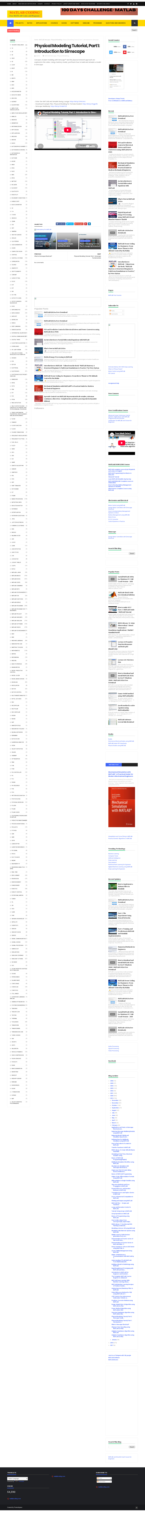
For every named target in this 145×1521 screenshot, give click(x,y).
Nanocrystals (16, 725)
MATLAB (48, 229)
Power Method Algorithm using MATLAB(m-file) (121, 1309)
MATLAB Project (17, 614)
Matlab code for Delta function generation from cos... (121, 1235)
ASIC (13, 85)
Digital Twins (16, 339)
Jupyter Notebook (17, 522)
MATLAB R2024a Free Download (55, 312)
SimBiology (15, 948)
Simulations (15, 952)
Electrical (15, 368)
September (115, 1108)
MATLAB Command (17, 585)
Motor (14, 689)
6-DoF (13, 65)
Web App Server (16, 1078)
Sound (14, 973)
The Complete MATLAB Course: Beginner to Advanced (122, 1277)
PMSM (13, 782)
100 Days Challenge (103, 3)
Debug (13, 323)
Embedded (15, 379)
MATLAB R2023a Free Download (55, 321)
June (113, 1115)
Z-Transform (16, 1092)
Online (14, 752)
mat (13, 1098)
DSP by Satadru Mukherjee (15, 302)
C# (12, 208)
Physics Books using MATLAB (117, 745)
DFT (13, 288)
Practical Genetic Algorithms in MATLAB (120, 838)
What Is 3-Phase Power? (115, 369)
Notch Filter (16, 739)
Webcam (14, 1082)
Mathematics (16, 650)
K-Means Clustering (18, 525)
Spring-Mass (16, 977)
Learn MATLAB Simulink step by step (119, 479)
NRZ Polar (15, 709)
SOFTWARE (75, 23)
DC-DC (13, 281)
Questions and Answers (116, 23)
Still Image (15, 993)
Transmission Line (17, 1032)
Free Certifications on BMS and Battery (120, 100)
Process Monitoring (18, 824)
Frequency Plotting (18, 439)
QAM (13, 837)
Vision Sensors (16, 1058)
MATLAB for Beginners (18, 630)
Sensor (14, 928)
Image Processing (17, 499)
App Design (15, 129)
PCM (13, 769)
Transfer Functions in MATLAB (121, 1147)
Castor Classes (16, 234)
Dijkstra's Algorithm (18, 343)
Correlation (15, 261)
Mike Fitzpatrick (17, 664)
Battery (14, 181)
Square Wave (16, 980)
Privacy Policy (57, 3)
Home (9, 3)
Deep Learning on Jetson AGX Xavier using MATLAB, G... (123, 1247)
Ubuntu (14, 1042)
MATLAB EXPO (16, 589)
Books (64, 23)
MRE (13, 637)
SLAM (13, 912)
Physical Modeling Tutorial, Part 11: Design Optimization (90, 245)
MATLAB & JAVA (16, 572)
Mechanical (15, 657)
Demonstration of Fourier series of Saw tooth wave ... (122, 1239)
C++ (13, 211)
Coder (13, 248)
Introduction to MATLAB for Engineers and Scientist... (120, 1273)
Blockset (14, 188)
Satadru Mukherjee (18, 918)
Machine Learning (17, 640)
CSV (13, 224)
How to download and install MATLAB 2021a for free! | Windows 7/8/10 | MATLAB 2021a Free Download (121, 678)
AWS (13, 88)
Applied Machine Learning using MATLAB (120, 867)
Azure (13, 161)
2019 (112, 1098)
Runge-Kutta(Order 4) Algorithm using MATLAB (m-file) (123, 1305)
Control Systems (17, 258)
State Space (15, 983)
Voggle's (14, 1062)
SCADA (13, 898)
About (14, 3)
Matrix (14, 654)
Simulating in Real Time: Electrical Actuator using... (122, 1154)
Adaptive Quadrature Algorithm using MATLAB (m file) (123, 1335)
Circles (14, 238)
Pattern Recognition (18, 795)
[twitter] (131, 4)
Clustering (15, 241)
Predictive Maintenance (19, 820)
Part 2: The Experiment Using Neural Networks (124, 915)
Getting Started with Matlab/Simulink (65, 245)
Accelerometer (16, 91)
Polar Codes (16, 812)
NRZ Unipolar (16, 712)
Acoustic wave (16, 95)
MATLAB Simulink (17, 620)
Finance (14, 422)
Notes (29, 23)
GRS (13, 455)
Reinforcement (16, 882)
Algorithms (15, 105)
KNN (13, 529)
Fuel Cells (15, 442)
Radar (13, 860)
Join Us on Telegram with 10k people (119, 1355)
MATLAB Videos (16, 627)
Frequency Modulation (19, 435)
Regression (15, 878)
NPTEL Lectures (16, 699)
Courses (54, 23)
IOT (12, 492)
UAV (13, 1038)
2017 (112, 1345)
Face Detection (16, 402)
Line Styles (15, 552)
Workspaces (15, 1085)
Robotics (14, 888)
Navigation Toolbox (18, 729)
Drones (14, 358)
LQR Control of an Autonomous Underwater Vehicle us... (121, 1297)
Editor (14, 364)
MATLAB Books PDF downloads (117, 743)
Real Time (14, 872)
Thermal (14, 1018)
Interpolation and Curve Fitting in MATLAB (120, 836)
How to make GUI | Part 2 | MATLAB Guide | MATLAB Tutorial (126, 610)
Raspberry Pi (16, 863)
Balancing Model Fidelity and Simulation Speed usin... (120, 1136)
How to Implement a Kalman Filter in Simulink (125, 886)
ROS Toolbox (16, 857)
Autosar (14, 158)
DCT (13, 285)
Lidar (13, 545)
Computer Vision (17, 251)
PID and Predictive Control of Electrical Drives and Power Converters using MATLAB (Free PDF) (120, 147)
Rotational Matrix (17, 895)
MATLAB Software (17, 624)
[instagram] (136, 4)
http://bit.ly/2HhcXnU (77, 101)
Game (13, 462)
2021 (112, 1093)
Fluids (14, 429)
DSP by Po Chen (16, 298)
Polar (13, 809)
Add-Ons (14, 98)
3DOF (13, 58)
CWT (13, 228)
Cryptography (16, 271)
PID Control (111, 373)
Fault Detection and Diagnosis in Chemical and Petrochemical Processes (18, 407)
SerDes (14, 935)
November (115, 1103)
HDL (13, 475)
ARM (13, 81)
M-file (13, 569)
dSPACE (14, 1095)
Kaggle (14, 532)
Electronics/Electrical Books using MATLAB (121, 741)
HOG (13, 479)
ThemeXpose (18, 1507)
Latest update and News (71, 3)
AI (12, 71)
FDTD (13, 386)
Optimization (16, 759)
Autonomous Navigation (15, 153)
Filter (13, 419)
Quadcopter (15, 844)
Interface (15, 509)
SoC (13, 965)
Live (13, 555)
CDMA (13, 221)
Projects (19, 23)
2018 (112, 1343)
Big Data (14, 184)
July (113, 1113)
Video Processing (113, 1051)
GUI (13, 459)
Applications (41, 23)
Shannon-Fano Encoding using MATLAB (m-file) (121, 1327)
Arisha (14, 139)
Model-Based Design (18, 679)
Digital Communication (19, 336)
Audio (13, 143)
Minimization (16, 667)
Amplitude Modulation (19, 113)
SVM (13, 915)
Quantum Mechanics (18, 847)
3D (12, 55)
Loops (13, 565)
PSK (13, 789)
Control (14, 254)
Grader (14, 469)
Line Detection (16, 549)
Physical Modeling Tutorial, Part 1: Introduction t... (122, 1321)
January (114, 1339)
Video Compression (18, 1055)
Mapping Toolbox (17, 647)
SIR (12, 905)
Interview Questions (18, 515)
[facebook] (128, 4)
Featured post (114, 764)
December (115, 1100)
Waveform (15, 1072)
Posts (113, 311)
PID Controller (16, 772)
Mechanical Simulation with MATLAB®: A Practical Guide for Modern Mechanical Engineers (120, 774)
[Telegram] (125, 4)
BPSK (13, 178)
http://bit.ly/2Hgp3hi (90, 104)
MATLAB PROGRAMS (17, 605)
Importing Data (16, 502)
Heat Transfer (16, 485)
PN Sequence (16, 785)
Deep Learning (16, 326)
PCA (13, 765)
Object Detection (17, 749)
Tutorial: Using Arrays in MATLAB (122, 1211)
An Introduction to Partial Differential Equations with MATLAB (66, 340)
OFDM (13, 745)
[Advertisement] (67, 85)
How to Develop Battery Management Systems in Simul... (119, 512)
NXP (13, 722)
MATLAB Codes (16, 582)
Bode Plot (15, 194)
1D (12, 48)
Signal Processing (17, 945)
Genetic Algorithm (17, 465)
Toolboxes (15, 1022)
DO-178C (14, 295)
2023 (112, 1088)
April (113, 1120)
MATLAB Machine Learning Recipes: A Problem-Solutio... (123, 1285)
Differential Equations (19, 333)
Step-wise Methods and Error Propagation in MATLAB (121, 1185)
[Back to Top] (136, 1508)
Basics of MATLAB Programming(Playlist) (119, 1158)
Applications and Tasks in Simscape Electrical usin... (122, 1128)
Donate (40, 3)
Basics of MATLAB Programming (122, 1174)
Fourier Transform (18, 432)
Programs (97, 23)
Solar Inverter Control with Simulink (18, 969)
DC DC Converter (113, 519)
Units (13, 1045)
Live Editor (15, 559)
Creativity (15, 268)
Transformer (16, 1028)
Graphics (14, 472)
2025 (112, 1083)
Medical (14, 660)
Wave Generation (17, 1068)
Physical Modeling (18, 802)
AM (12, 75)
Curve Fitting (16, 278)
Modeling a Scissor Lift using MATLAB (123, 1228)
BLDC (13, 171)
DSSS (13, 306)
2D (12, 51)
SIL (12, 902)
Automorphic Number (18, 146)
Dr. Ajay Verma (16, 349)
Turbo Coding (16, 1035)
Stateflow (15, 987)
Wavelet (14, 1075)
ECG (13, 361)
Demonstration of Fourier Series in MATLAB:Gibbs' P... (122, 1243)
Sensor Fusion (16, 932)
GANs (13, 449)
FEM (13, 389)
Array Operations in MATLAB (120, 1213)
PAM (13, 762)
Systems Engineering (18, 1005)
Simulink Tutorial (17, 958)
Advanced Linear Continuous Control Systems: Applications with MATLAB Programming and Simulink (119, 417)
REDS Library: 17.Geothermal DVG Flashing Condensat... (122, 1224)
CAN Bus (14, 218)
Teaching (14, 1008)
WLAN (13, 1065)
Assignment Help (113, 383)
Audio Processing (113, 1046)
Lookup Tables (16, 562)
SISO (13, 908)
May (113, 1118)
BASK (13, 164)
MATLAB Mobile (16, 602)
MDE (13, 634)
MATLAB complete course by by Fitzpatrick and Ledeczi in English (121, 470)
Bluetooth (15, 191)
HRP (13, 482)
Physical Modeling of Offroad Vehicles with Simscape (43, 244)
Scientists (15, 925)
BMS (13, 174)
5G (12, 61)
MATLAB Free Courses (114, 295)
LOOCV (13, 542)
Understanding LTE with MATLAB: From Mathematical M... (122, 1261)
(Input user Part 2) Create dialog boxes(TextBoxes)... (121, 1170)
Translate (21, 1481)
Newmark (14, 735)
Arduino (14, 136)
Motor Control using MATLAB (116, 371)
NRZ (13, 702)
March (114, 1123)
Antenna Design (17, 126)
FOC (13, 396)
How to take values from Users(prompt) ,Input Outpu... (121, 1220)
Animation (15, 123)
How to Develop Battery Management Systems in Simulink (119, 485)
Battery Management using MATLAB (119, 515)
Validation (15, 1048)
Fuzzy (13, 445)
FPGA (13, 399)
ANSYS (13, 78)
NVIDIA (13, 715)
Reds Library (16, 875)
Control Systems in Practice (116, 521)
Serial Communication (19, 938)
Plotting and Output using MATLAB (122, 1200)
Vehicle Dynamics (17, 1052)
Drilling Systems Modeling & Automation (17, 353)
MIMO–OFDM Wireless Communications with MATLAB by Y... (123, 1256)
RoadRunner (15, 885)
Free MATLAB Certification (27, 3)
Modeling (15, 682)
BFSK (13, 168)
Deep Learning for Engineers (116, 869)
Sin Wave (14, 962)
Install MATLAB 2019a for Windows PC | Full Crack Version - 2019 (126, 579)
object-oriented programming (16, 1102)
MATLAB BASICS (16, 575)
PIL (12, 775)
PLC (13, 779)
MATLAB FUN (15, 595)
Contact (47, 3)
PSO (13, 792)
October (114, 1105)
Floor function (16, 425)
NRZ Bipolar (15, 705)
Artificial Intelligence (114, 858)
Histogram (15, 489)
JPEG (13, 519)
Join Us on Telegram (88, 3)
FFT (13, 393)
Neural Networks (17, 732)
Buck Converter (17, 204)
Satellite (14, 922)
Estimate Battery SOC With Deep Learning (120, 367)
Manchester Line (17, 644)
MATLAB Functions (17, 599)
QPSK (13, 840)
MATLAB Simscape (17, 617)
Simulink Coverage (17, 955)
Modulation (15, 685)
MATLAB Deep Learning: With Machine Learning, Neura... (121, 1281)
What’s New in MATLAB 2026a (54, 348)
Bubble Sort (15, 201)
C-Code (14, 214)
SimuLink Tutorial (113, 477)
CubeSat (14, 274)
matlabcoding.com (15, 1498)
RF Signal (14, 850)
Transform (15, 1025)
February (115, 1125)
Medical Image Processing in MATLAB (58, 357)
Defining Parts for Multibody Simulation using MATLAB (120, 1140)
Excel (13, 383)
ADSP (13, 68)
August (114, 1110)
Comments (114, 314)
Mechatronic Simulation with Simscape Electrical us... (120, 1166)
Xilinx (13, 1088)
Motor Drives (112, 517)
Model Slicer (16, 675)
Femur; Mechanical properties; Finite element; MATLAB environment (18, 414)
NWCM (13, 719)
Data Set (14, 316)
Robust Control (17, 892)
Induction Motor (17, 505)
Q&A (13, 834)
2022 (112, 1091)
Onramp (14, 755)
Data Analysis (16, 309)
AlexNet (14, 101)
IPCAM (13, 495)
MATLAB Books (16, 579)
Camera (14, 231)
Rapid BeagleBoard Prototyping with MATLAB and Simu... (122, 1269)
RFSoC (13, 853)
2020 (112, 1095)
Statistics (15, 990)
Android (14, 120)
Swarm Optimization (18, 1002)
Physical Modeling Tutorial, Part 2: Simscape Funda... (122, 1317)
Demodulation (16, 329)
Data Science (16, 313)
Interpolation (16, 512)
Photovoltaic (16, 799)
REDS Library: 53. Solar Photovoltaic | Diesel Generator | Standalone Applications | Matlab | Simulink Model (121, 627)
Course (14, 264)
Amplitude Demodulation (14, 109)
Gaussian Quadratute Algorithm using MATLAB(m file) (123, 1313)
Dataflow (15, 319)
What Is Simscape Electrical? (120, 1324)
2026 (112, 1081)
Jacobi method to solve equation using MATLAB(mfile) (126, 708)
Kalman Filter (16, 535)
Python (14, 830)
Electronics (15, 371)
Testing (14, 1015)
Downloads (15, 346)
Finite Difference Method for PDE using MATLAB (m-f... (122, 1293)
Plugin (14, 805)
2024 (112, 1086)
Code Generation (17, 244)
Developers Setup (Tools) (116, 98)
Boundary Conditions (18, 198)
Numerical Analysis (18, 742)
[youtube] (134, 4)
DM (12, 291)
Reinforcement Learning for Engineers (119, 864)
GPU (13, 452)
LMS (13, 539)
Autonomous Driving (18, 150)
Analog (14, 116)
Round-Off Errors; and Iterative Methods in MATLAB (121, 1189)
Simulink (86, 23)
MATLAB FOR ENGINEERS (18, 592)
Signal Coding (16, 942)
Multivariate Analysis (18, 695)
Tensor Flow (16, 1012)
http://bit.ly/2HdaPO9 (59, 106)
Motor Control (17, 692)
